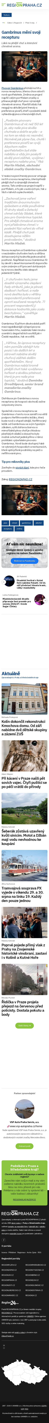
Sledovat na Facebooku (24, 561)
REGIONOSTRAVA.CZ (34, 1290)
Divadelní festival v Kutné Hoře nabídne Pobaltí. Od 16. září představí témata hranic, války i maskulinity (31, 584)
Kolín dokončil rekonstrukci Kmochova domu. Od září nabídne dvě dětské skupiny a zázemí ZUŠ (24, 727)
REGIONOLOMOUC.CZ (34, 1285)
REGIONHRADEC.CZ (10, 1295)
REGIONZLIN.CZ (32, 1280)
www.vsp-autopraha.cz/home (26, 1126)
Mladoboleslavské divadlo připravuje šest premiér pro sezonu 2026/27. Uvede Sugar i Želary (17, 603)
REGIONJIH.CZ (8, 1275)
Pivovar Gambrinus (12, 88)
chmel (14, 523)
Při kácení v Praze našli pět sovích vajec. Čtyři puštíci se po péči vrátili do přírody (24, 782)
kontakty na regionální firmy (18, 1227)
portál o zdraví (20, 1332)
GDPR (44, 1406)
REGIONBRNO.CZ (32, 1275)
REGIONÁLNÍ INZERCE (24, 1200)
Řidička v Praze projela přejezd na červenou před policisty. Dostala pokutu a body (23, 1008)
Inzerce (4, 1252)
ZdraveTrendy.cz (8, 1336)
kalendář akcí (34, 1227)
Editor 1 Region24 (14, 23)
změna (19, 529)
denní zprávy (16, 1223)
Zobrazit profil (24, 1146)
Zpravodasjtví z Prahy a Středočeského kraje (20, 677)
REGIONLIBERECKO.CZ (11, 1290)
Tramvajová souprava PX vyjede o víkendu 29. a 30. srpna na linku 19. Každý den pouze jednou (23, 894)
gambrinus (26, 523)
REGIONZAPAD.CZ (20, 479)
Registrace (21, 1252)
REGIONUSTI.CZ (8, 1285)
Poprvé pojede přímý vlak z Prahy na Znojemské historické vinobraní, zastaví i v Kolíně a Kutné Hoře (24, 951)
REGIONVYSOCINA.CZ (34, 1270)
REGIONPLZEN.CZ (9, 1265)
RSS (39, 1252)
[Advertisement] (24, 640)
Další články (24, 1026)
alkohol (39, 523)
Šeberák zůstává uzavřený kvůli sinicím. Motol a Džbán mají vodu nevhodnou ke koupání (24, 837)
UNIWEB (30, 1316)
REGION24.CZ (31, 1295)
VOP (22, 1409)
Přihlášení (12, 1252)
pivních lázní (22, 467)
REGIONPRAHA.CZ (9, 1280)
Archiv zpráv (31, 1252)
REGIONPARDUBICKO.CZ (35, 1265)
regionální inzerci (16, 1234)
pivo (5, 523)
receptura (8, 529)
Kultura (7, 15)
